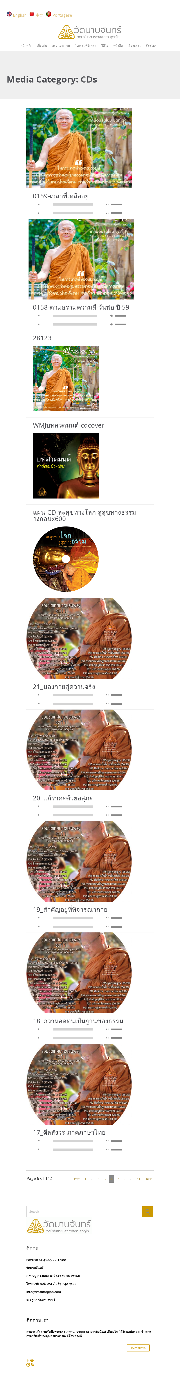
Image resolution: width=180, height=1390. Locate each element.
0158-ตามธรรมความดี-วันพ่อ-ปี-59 (81, 307)
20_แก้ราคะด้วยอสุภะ (63, 798)
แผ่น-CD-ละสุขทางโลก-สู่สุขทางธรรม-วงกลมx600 (85, 515)
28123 (42, 337)
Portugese (62, 15)
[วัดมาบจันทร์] (90, 31)
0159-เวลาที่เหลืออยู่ (61, 196)
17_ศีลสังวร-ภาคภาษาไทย (69, 1132)
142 (139, 1178)
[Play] (38, 204)
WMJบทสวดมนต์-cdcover (68, 425)
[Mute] (107, 204)
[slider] (117, 204)
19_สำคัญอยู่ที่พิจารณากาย (70, 909)
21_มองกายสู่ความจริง (64, 686)
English (20, 15)
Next (149, 1178)
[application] (79, 204)
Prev (77, 1178)
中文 (39, 15)
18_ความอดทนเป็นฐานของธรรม (78, 1021)
